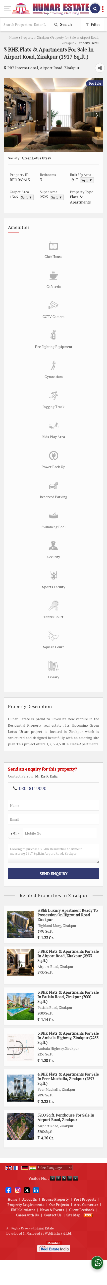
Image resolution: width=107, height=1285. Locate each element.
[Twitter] (27, 1189)
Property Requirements (25, 1204)
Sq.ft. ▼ (86, 180)
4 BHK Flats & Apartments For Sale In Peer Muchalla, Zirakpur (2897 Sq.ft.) (68, 1079)
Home (13, 37)
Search (65, 24)
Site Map (73, 1215)
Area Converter (86, 1204)
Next (96, 115)
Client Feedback (81, 1209)
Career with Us (27, 1215)
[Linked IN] (36, 1189)
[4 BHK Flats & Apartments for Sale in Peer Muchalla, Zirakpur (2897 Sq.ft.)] (20, 1088)
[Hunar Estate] (50, 9)
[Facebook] (8, 1189)
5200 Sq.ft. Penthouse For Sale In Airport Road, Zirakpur (66, 1117)
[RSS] (88, 1215)
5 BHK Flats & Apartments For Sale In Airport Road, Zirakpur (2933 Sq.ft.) (68, 956)
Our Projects (59, 1204)
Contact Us (52, 1215)
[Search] (95, 8)
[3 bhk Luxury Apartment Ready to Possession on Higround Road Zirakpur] (20, 924)
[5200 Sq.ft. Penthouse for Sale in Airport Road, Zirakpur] (20, 1126)
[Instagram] (18, 1189)
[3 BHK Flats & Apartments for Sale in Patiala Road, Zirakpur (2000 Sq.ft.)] (20, 1006)
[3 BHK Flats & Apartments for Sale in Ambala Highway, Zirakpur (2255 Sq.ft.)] (20, 1047)
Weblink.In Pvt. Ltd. (58, 1233)
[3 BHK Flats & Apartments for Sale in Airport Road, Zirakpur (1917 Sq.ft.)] (53, 150)
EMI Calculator (23, 1209)
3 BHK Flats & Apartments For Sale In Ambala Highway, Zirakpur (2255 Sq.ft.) (68, 1038)
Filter (95, 24)
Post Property (85, 1199)
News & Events (52, 1209)
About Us (29, 1199)
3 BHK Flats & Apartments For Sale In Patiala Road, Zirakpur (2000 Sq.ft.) (68, 997)
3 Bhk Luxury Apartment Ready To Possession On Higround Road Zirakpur (68, 915)
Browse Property (55, 1199)
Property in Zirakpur (35, 37)
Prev (11, 115)
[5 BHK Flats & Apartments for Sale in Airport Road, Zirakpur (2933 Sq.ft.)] (20, 962)
